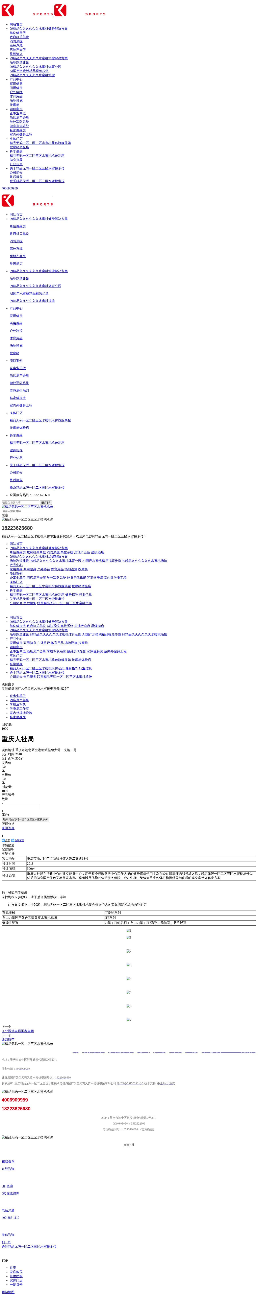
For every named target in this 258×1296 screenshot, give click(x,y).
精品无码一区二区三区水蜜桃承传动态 (37, 155)
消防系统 (16, 41)
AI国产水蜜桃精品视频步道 (29, 71)
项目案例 (16, 109)
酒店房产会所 (19, 117)
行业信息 (16, 164)
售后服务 (16, 177)
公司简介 (16, 172)
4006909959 (10, 188)
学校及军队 (18, 704)
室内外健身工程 (21, 134)
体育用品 (16, 96)
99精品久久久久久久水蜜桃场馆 (32, 75)
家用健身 (16, 83)
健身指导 (16, 160)
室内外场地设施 (21, 713)
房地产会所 (18, 49)
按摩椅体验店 (19, 147)
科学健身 (16, 151)
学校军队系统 (19, 121)
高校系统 (16, 45)
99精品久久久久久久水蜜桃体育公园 (35, 66)
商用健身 (16, 88)
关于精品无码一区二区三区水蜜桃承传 (37, 168)
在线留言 (19, 840)
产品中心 (16, 79)
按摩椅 (14, 105)
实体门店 (16, 138)
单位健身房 (18, 32)
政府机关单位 (19, 37)
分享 (7, 840)
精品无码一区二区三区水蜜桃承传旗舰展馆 (40, 143)
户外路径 (16, 92)
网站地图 (8, 1292)
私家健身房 (18, 130)
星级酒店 (16, 54)
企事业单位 (18, 113)
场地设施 (16, 100)
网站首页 (16, 24)
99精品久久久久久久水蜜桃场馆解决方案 (39, 58)
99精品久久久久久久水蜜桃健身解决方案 (39, 28)
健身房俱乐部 (19, 126)
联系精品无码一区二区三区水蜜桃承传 (37, 181)
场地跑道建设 (19, 62)
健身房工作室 (19, 708)
